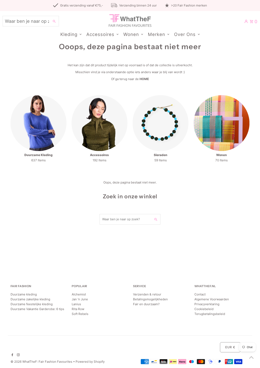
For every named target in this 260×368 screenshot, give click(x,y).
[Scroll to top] (251, 357)
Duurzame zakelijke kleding (30, 299)
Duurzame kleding (24, 294)
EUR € (230, 347)
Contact (200, 294)
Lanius (76, 304)
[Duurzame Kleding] (38, 123)
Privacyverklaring (206, 304)
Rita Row (78, 309)
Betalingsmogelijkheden (150, 299)
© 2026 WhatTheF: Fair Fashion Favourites (42, 362)
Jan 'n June (80, 299)
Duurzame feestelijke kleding (32, 304)
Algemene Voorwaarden (211, 299)
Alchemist (79, 294)
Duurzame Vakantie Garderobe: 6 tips (37, 309)
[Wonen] (221, 123)
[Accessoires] (99, 123)
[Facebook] (12, 355)
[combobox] (26, 21)
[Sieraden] (160, 123)
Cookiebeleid (203, 309)
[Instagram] (18, 355)
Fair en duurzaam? (146, 304)
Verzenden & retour (147, 294)
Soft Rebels (80, 314)
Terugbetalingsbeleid (209, 314)
